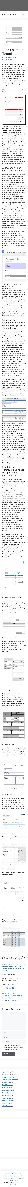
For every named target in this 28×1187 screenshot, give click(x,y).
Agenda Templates (8, 1072)
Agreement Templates (9, 1074)
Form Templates (7, 1087)
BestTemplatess (10, 14)
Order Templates (7, 1098)
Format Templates (8, 1090)
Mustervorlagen (14, 1180)
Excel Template (15, 1177)
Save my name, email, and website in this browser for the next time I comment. (13, 1047)
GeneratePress (14, 1184)
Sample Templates (10, 993)
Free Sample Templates (11, 1173)
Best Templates (15, 1175)
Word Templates (7, 1106)
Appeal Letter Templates (10, 1079)
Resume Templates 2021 (12, 1000)
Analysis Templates (8, 1077)
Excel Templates (7, 1085)
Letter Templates (7, 1095)
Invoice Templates (8, 1093)
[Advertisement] (14, 1139)
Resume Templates (8, 1100)
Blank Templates (7, 1082)
